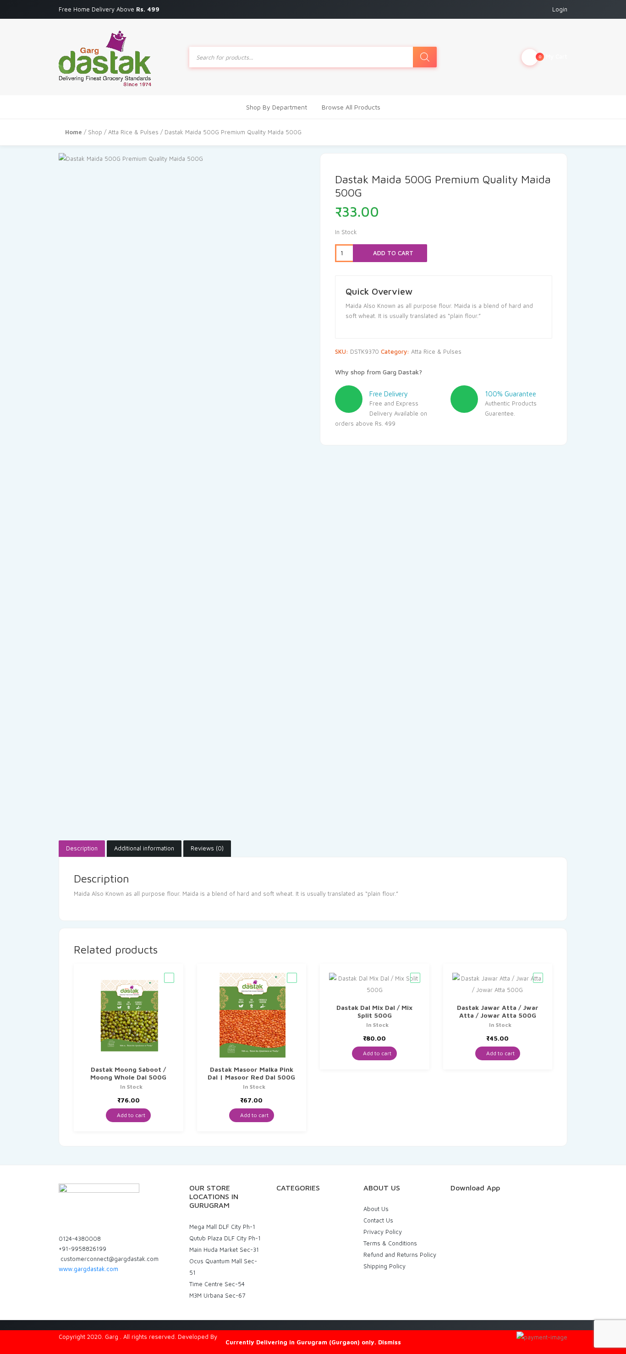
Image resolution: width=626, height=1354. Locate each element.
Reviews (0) (207, 848)
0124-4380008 (80, 1238)
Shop (95, 132)
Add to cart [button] (130, 1115)
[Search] (425, 57)
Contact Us (378, 1220)
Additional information (144, 848)
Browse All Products (351, 107)
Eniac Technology (243, 1336)
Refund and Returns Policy (399, 1254)
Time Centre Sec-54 (217, 1284)
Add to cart (392, 253)
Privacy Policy (382, 1231)
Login (559, 9)
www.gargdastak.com (88, 1268)
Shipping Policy (384, 1266)
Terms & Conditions (390, 1243)
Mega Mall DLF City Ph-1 (222, 1226)
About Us (376, 1208)
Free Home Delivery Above (110, 9)
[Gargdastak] (105, 57)
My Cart (552, 56)
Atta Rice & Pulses (133, 132)
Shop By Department (276, 107)
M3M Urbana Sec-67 (217, 1295)
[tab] (82, 848)
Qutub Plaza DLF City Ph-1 (225, 1238)
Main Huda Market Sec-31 (224, 1249)
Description (82, 848)
